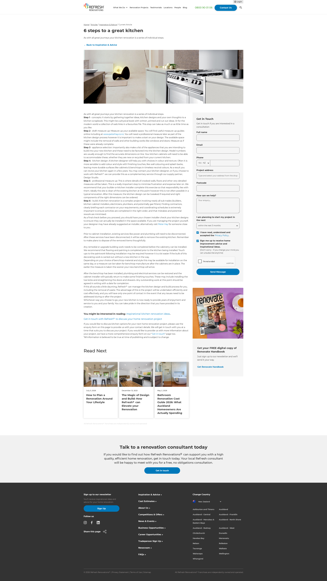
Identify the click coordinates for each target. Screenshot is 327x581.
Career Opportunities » (150, 534)
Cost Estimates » (147, 501)
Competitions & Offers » (151, 514)
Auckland (223, 509)
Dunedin (223, 533)
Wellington (224, 553)
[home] (95, 7)
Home (86, 25)
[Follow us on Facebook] (92, 522)
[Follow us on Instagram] (86, 522)
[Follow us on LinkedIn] (99, 522)
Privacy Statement (120, 572)
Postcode (201, 183)
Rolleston (223, 543)
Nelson (196, 543)
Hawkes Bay (198, 538)
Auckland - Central (201, 514)
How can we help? (206, 195)
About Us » (144, 508)
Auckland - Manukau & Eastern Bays (203, 521)
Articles (94, 25)
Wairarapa (198, 553)
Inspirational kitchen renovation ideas (148, 313)
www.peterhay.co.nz (113, 134)
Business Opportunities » (152, 528)
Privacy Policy (222, 235)
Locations (168, 7)
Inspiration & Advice (108, 25)
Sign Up (101, 508)
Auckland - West (226, 528)
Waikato (223, 548)
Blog (185, 7)
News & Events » (147, 521)
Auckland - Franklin (228, 514)
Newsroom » (145, 548)
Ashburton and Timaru (203, 509)
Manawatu (224, 538)
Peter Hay (163, 224)
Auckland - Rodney (202, 528)
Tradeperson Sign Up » (150, 541)
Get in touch (158, 334)
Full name (201, 132)
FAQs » (142, 554)
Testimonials (156, 7)
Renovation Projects (139, 7)
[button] (120, 7)
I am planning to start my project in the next (215, 218)
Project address (204, 170)
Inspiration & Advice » (150, 494)
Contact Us (226, 8)
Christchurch (199, 533)
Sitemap (147, 572)
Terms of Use (136, 572)
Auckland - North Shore (230, 519)
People (177, 7)
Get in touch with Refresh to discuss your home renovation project (123, 319)
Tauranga (197, 548)
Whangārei (198, 559)
